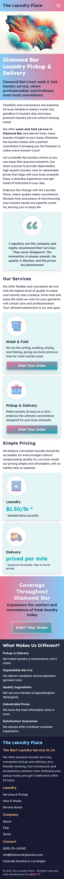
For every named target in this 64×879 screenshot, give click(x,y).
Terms (7, 834)
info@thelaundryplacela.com (23, 855)
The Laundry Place (22, 6)
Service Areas (12, 807)
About (7, 821)
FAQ (6, 828)
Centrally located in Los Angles (24, 861)
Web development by (22, 874)
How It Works (12, 801)
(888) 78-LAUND (14, 848)
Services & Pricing (15, 794)
